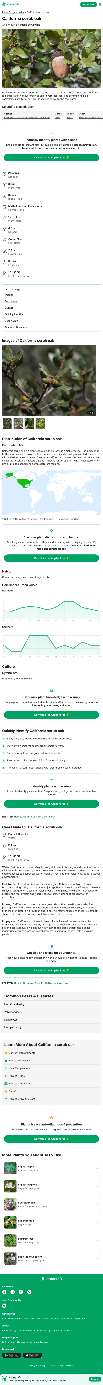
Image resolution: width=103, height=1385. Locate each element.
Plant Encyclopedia (13, 12)
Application (80, 1318)
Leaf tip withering (14, 1004)
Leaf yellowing (12, 1027)
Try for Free (88, 4)
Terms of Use (25, 1330)
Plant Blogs (66, 1318)
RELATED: (28, 816)
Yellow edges (12, 1012)
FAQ (4, 1342)
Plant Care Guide (32, 1318)
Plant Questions (51, 1318)
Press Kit (68, 1330)
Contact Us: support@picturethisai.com (28, 1342)
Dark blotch (11, 1019)
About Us (57, 1330)
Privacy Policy (9, 1330)
